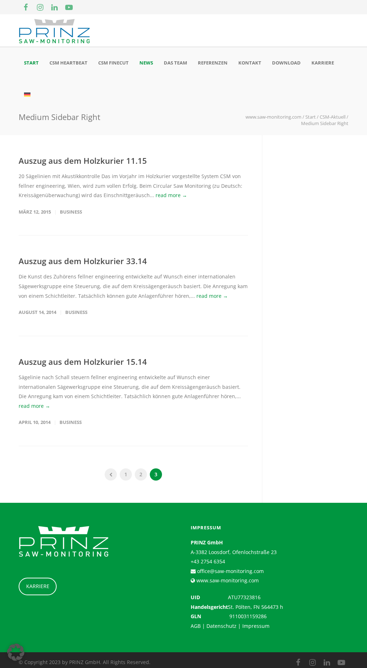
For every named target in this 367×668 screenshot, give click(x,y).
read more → (171, 195)
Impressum (256, 625)
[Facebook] (26, 7)
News (146, 62)
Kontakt (249, 62)
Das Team (175, 62)
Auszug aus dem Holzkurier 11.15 (83, 160)
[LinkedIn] (54, 7)
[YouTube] (69, 7)
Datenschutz (221, 625)
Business (71, 212)
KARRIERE (37, 586)
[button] (16, 652)
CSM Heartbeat (68, 62)
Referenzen (213, 62)
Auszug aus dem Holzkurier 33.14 (83, 261)
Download (286, 62)
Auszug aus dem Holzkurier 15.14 (83, 361)
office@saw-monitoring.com (230, 571)
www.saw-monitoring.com (227, 580)
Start (31, 62)
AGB (196, 625)
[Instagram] (40, 7)
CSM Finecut (113, 62)
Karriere (322, 62)
